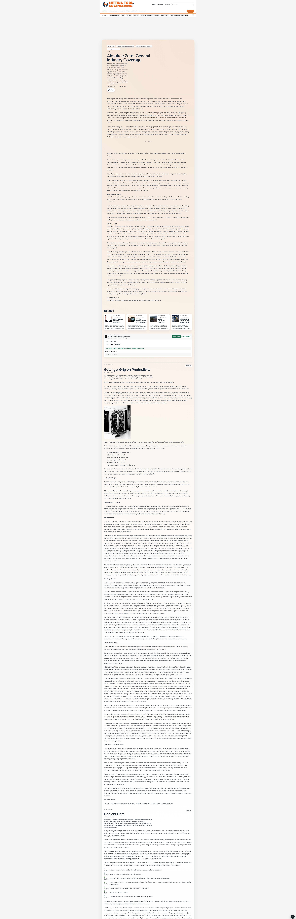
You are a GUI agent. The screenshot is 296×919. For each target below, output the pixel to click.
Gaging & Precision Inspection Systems (125, 46)
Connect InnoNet (176, 336)
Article (109, 51)
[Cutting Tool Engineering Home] (118, 4)
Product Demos (164, 15)
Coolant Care (114, 814)
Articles (104, 11)
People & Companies (114, 15)
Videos (128, 11)
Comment (117, 344)
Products (121, 11)
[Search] (192, 4)
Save (112, 344)
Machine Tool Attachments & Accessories (150, 15)
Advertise (160, 4)
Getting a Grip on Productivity (127, 370)
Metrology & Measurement (114, 49)
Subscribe (190, 11)
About (154, 4)
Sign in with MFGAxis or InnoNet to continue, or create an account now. (125, 348)
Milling (123, 15)
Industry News (113, 11)
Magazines (134, 11)
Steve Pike (123, 86)
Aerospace (136, 15)
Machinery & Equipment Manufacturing (179, 15)
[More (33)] (193, 15)
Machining (129, 15)
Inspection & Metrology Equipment (143, 46)
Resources (142, 11)
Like (107, 344)
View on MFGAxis (186, 336)
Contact (167, 4)
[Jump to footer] (293, 917)
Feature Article (111, 46)
